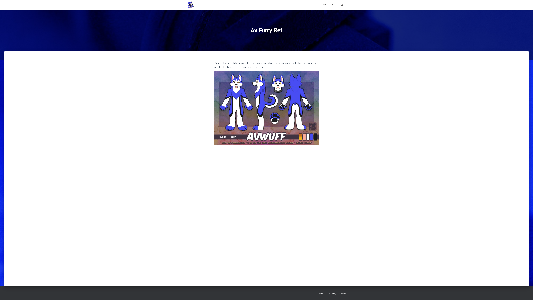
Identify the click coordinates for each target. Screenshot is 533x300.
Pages (333, 5)
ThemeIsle (341, 294)
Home (324, 5)
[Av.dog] (190, 4)
